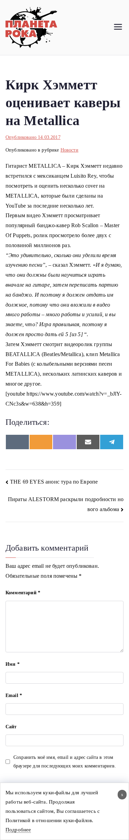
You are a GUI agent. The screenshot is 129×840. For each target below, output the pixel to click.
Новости (69, 150)
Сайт (11, 726)
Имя (13, 664)
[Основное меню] (117, 27)
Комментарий (23, 592)
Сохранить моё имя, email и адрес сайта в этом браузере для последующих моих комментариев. (64, 762)
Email (14, 695)
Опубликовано (33, 137)
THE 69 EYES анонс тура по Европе (54, 482)
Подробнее (18, 829)
